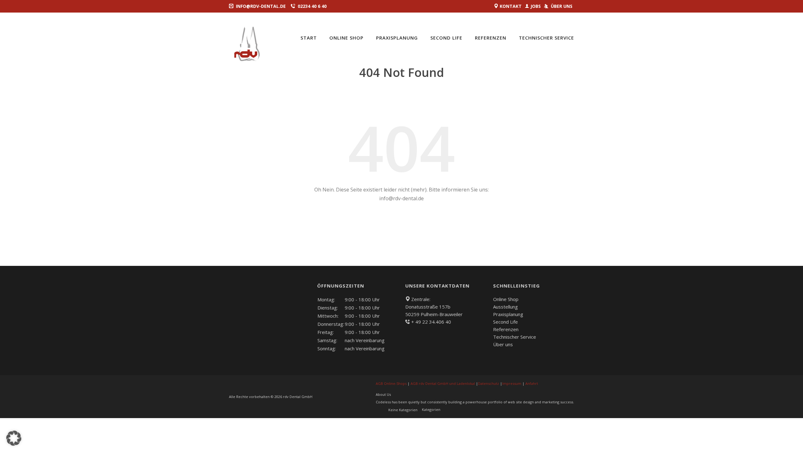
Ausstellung (505, 307)
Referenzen (490, 38)
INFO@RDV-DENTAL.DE (261, 6)
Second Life (446, 38)
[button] (14, 438)
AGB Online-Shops (391, 383)
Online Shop (505, 299)
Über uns (503, 344)
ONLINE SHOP (346, 38)
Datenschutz (488, 383)
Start (308, 38)
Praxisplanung (397, 38)
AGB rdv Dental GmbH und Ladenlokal (443, 383)
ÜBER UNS (561, 6)
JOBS (535, 6)
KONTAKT (510, 6)
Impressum (511, 383)
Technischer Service (546, 38)
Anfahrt (531, 383)
